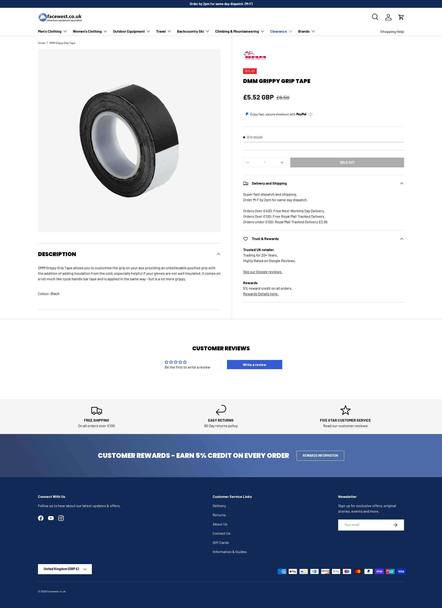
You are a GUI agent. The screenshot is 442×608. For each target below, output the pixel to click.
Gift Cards (221, 542)
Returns (219, 515)
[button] (401, 17)
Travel (161, 31)
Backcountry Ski (190, 31)
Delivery (219, 505)
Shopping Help (392, 31)
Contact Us (221, 533)
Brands (304, 31)
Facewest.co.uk (56, 591)
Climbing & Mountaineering (237, 31)
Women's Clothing (87, 31)
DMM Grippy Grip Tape (62, 42)
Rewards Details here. (261, 294)
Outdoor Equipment (129, 31)
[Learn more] (310, 114)
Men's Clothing (49, 31)
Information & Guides (230, 551)
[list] (129, 141)
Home (41, 42)
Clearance (278, 31)
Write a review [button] (254, 364)
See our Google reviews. (262, 272)
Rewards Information (320, 455)
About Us (220, 524)
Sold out (347, 162)
